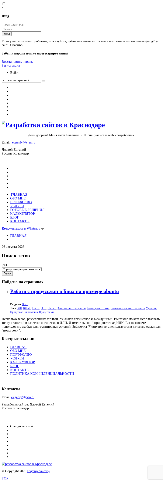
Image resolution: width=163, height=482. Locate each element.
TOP (5, 478)
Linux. (35, 308)
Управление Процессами (39, 311)
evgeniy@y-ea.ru (23, 142)
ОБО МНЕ (18, 198)
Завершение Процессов (72, 308)
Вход (6, 33)
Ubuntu (52, 308)
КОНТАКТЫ (20, 221)
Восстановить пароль (17, 61)
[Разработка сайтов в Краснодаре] (53, 125)
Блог (25, 304)
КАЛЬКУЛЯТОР (22, 213)
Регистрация (11, 65)
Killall (27, 308)
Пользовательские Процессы (128, 308)
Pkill (43, 308)
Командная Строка (98, 308)
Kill (19, 308)
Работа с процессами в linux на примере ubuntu (64, 291)
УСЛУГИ (17, 206)
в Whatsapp (21, 228)
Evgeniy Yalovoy (38, 471)
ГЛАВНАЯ (18, 194)
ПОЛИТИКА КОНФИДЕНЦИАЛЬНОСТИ (42, 373)
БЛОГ (14, 217)
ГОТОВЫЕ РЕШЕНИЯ (27, 210)
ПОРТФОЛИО (21, 202)
